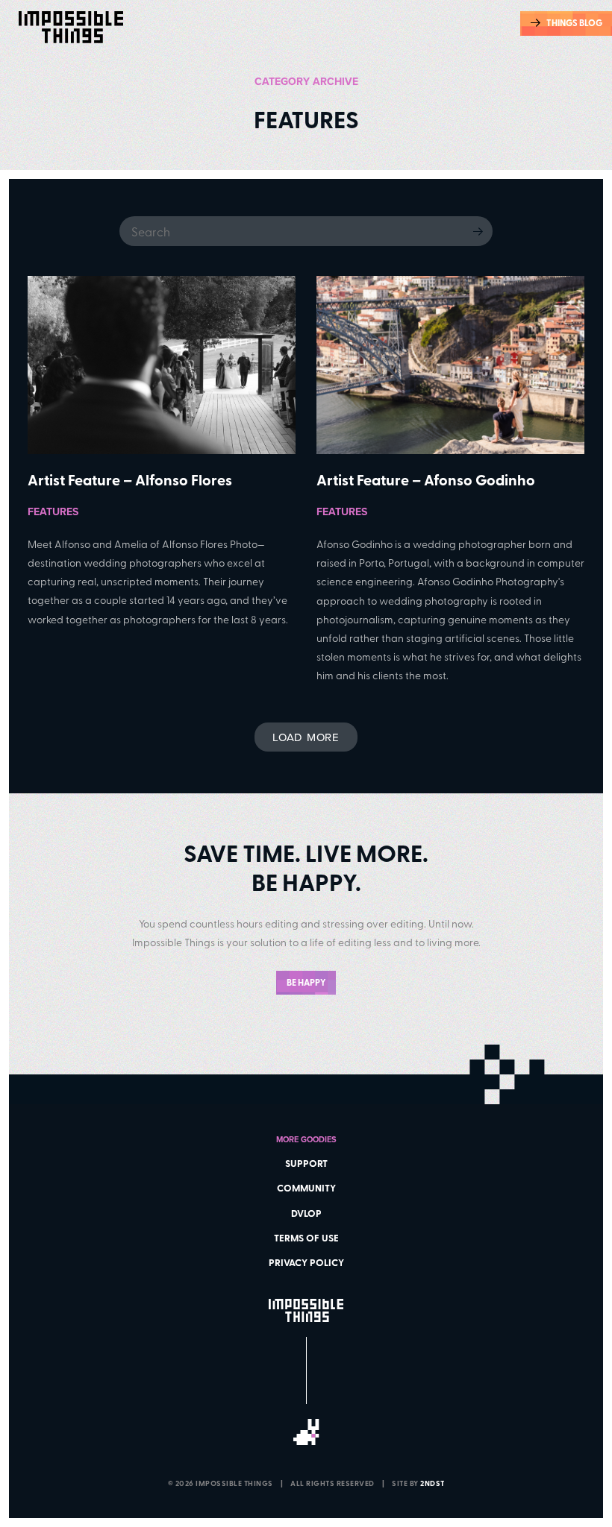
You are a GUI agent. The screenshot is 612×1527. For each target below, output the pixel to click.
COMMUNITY (306, 1187)
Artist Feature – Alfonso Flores (130, 479)
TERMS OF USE (306, 1237)
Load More (306, 737)
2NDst (432, 1483)
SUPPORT (306, 1163)
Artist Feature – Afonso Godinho (425, 479)
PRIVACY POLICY (306, 1262)
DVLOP (306, 1213)
